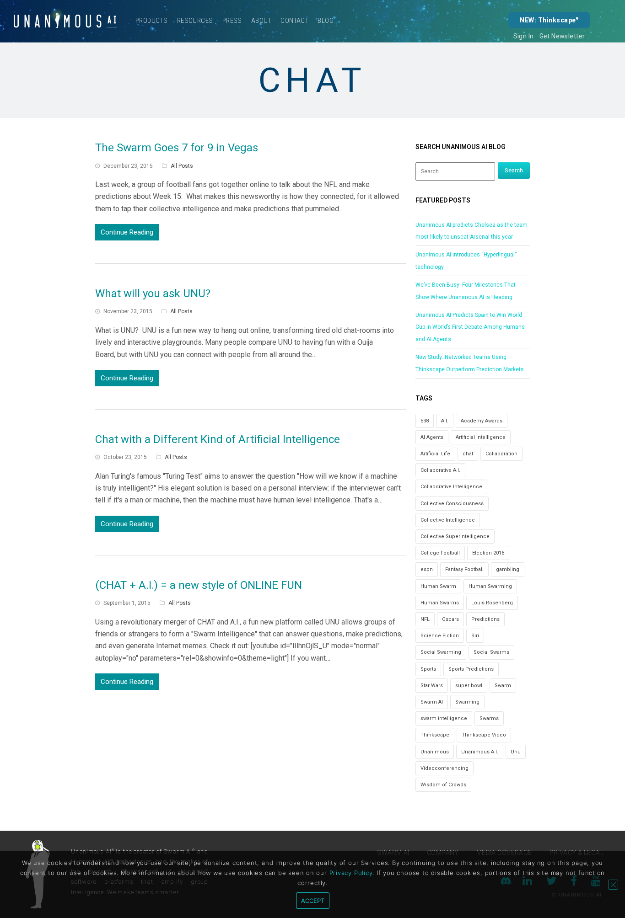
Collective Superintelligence (455, 536)
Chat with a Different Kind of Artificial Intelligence (217, 439)
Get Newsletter (562, 36)
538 (424, 421)
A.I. (444, 421)
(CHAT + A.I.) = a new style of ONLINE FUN (198, 585)
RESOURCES (195, 20)
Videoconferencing (444, 768)
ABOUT (261, 20)
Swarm (503, 685)
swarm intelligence (443, 718)
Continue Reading (127, 232)
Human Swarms (439, 603)
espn (426, 569)
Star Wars (431, 685)
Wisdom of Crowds (443, 785)
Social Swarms (491, 652)
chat (468, 454)
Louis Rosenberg (492, 603)
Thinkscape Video (484, 735)
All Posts (182, 166)
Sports (428, 669)
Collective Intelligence (447, 520)
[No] (613, 885)
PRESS (232, 20)
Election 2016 (488, 553)
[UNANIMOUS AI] (65, 20)
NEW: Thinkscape (549, 20)
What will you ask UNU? (152, 293)
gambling (507, 569)
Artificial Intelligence (481, 437)
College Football (440, 553)
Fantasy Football (464, 569)
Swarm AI (431, 702)
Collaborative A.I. (440, 470)
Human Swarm (438, 586)
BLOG (326, 20)
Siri (475, 636)
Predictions (485, 619)
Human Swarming (490, 586)
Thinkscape (434, 735)
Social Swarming (440, 652)
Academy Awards (481, 421)
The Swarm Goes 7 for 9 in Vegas (176, 147)
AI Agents (431, 437)
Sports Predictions (471, 669)
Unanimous (434, 752)
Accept (312, 900)
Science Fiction (439, 636)
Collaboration (501, 454)
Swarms (489, 718)
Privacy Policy (351, 872)
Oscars (450, 619)
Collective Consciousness (452, 504)
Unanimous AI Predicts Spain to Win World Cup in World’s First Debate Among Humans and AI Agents (470, 327)
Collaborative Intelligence (451, 487)
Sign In (523, 36)
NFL (425, 619)
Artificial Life (435, 454)
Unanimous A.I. (479, 752)
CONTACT (294, 20)
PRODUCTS (151, 20)
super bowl (468, 685)
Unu (516, 752)
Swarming (467, 702)
